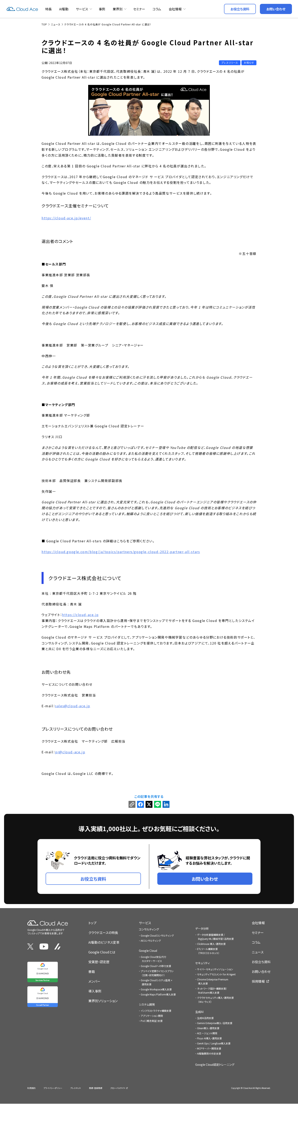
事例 (102, 8)
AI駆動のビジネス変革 (103, 942)
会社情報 (175, 8)
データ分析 (202, 928)
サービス (82, 8)
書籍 (91, 971)
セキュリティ (202, 963)
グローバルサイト (117, 1088)
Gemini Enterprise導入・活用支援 (214, 1023)
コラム (156, 8)
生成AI (199, 1012)
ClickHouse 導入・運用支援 (211, 943)
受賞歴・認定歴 (98, 961)
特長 (48, 8)
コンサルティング (149, 929)
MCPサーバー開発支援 (209, 1048)
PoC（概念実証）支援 (152, 1020)
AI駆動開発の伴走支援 (209, 1053)
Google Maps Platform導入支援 (158, 994)
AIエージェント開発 (207, 1033)
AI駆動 (64, 8)
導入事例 (94, 991)
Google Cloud (148, 951)
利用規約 (31, 1088)
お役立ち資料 (261, 961)
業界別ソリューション (103, 1000)
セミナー (139, 8)
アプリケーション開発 (152, 1015)
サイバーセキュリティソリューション (215, 969)
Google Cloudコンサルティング (157, 935)
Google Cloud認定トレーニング (214, 1064)
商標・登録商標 (95, 1088)
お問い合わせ (261, 971)
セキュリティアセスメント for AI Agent (216, 974)
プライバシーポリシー (53, 1088)
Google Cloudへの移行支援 (156, 966)
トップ (92, 922)
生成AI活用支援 (205, 1018)
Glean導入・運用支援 (208, 1028)
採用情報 (258, 981)
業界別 (117, 8)
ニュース (258, 952)
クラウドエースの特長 (103, 932)
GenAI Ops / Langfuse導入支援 (213, 1043)
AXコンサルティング (151, 940)
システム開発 (147, 1004)
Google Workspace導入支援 (156, 989)
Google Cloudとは (101, 952)
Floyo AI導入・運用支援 (209, 1038)
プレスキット (75, 1088)
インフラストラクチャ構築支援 (156, 1010)
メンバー (94, 981)
